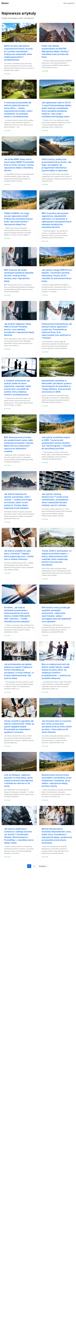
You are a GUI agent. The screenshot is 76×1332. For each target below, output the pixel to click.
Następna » (43, 866)
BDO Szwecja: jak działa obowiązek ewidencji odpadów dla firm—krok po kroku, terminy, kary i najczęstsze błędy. (19, 275)
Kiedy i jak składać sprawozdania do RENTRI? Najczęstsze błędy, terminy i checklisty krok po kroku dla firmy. (55, 51)
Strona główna (68, 3)
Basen (5, 3)
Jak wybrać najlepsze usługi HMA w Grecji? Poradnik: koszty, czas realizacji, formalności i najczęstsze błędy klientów (19, 329)
